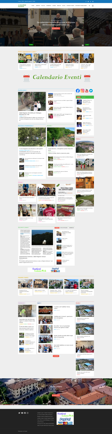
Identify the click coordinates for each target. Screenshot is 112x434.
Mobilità (59, 5)
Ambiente (38, 5)
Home (33, 5)
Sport (55, 310)
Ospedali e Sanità (70, 5)
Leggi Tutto (56, 395)
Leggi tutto (56, 28)
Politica (43, 5)
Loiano (19, 1)
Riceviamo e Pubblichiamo (81, 5)
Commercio (48, 5)
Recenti (83, 97)
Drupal (25, 431)
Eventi (67, 67)
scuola (49, 200)
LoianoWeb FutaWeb (22, 5)
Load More (56, 356)
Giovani (54, 5)
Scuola (63, 5)
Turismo (21, 68)
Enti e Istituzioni (57, 96)
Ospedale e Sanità (38, 291)
